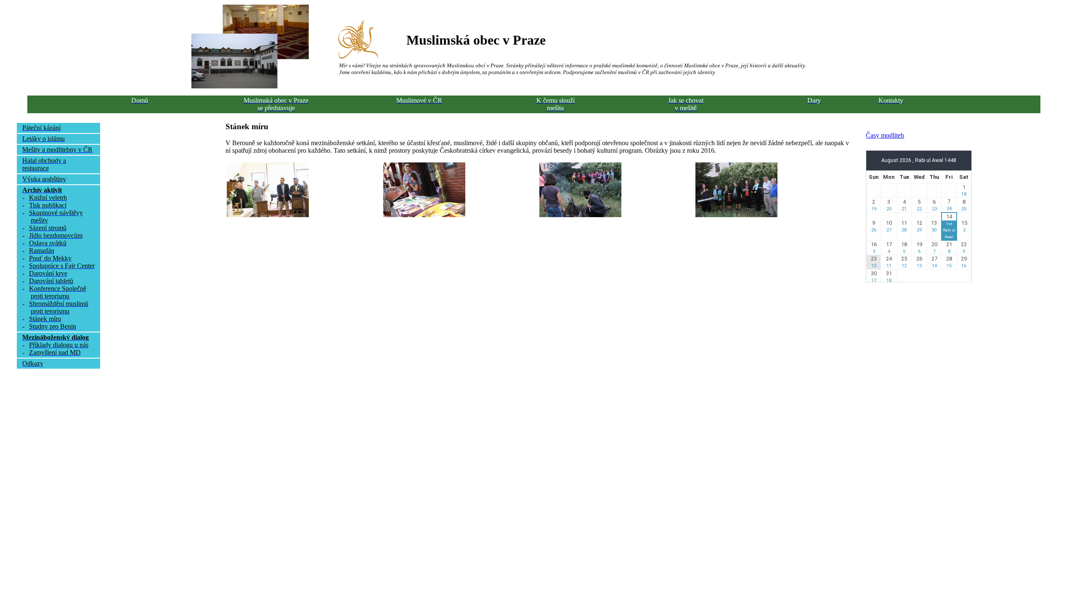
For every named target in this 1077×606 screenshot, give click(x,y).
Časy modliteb (885, 135)
